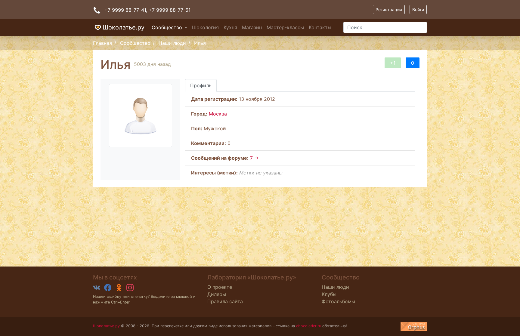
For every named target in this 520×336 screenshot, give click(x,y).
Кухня (230, 27)
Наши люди (172, 43)
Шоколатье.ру (123, 27)
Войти (418, 9)
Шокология (205, 27)
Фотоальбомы (338, 301)
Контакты (320, 27)
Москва (218, 114)
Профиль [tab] (201, 85)
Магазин (252, 27)
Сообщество (168, 27)
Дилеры (216, 294)
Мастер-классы (285, 27)
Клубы (329, 294)
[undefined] (414, 326)
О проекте (219, 287)
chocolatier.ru (308, 326)
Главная (102, 43)
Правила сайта (225, 301)
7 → (254, 158)
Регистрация (389, 9)
